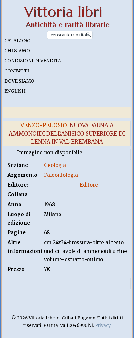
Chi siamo (17, 51)
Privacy (103, 325)
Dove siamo (19, 81)
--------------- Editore (71, 185)
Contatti (16, 71)
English (15, 91)
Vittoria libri (63, 11)
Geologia (55, 165)
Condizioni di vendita (32, 61)
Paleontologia (61, 175)
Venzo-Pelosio (43, 125)
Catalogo (17, 41)
